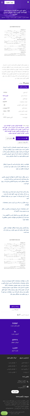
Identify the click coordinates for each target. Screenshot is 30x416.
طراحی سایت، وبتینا (15, 413)
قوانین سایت (11, 372)
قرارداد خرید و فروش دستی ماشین (12, 129)
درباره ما (26, 372)
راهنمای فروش (11, 366)
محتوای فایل (10, 138)
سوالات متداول (22, 142)
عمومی (19, 17)
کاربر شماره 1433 (7, 117)
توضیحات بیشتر (21, 138)
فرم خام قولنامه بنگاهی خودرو (20, 131)
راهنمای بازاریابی (11, 369)
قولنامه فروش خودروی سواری (16, 133)
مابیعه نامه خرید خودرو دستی (16, 127)
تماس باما (15, 392)
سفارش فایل (24, 366)
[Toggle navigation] (2, 2)
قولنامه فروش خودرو (16, 125)
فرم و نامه (13, 17)
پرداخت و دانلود (23, 87)
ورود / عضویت (9, 2)
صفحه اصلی (26, 17)
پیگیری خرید (24, 369)
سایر (4, 99)
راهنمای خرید (12, 363)
